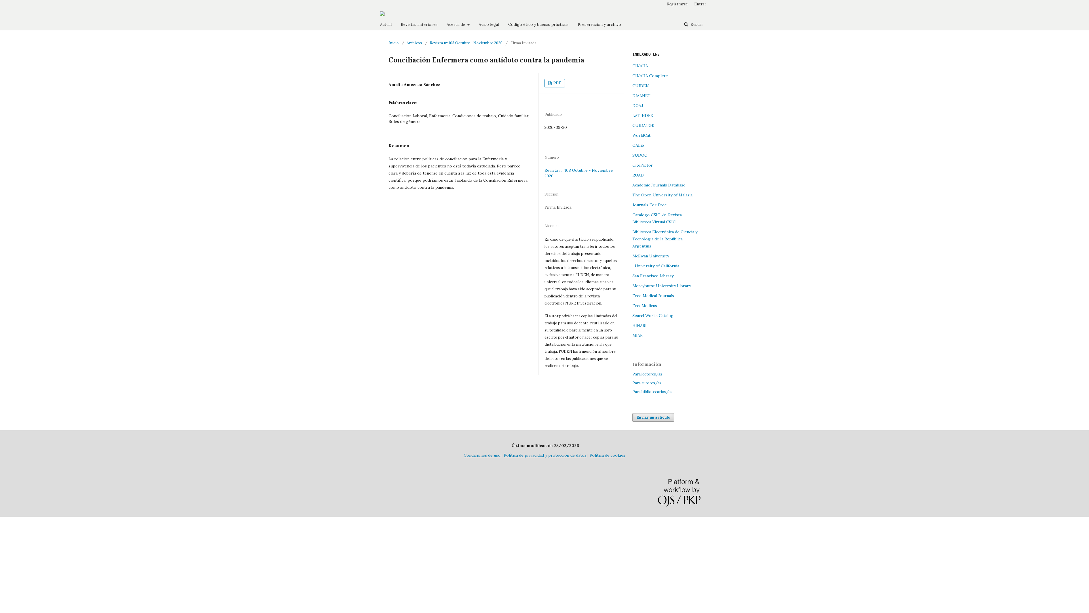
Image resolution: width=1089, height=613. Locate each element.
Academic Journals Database (658, 185)
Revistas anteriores (419, 24)
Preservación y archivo (599, 24)
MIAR (637, 335)
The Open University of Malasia (662, 195)
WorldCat (641, 135)
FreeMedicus (644, 305)
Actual (386, 24)
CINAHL (640, 65)
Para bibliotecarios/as (652, 391)
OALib (638, 145)
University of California (655, 265)
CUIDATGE (643, 125)
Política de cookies (607, 455)
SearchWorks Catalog (653, 315)
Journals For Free (649, 204)
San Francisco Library (653, 275)
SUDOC (639, 155)
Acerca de (456, 24)
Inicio (394, 43)
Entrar (700, 4)
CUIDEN (640, 85)
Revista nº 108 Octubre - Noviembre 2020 (466, 43)
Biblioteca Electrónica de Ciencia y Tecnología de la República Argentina (664, 239)
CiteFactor (642, 165)
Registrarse (677, 4)
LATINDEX (642, 115)
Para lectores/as (647, 374)
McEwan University (650, 256)
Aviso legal (489, 24)
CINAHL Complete (650, 75)
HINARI (639, 325)
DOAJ (637, 105)
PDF (556, 83)
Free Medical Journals (653, 295)
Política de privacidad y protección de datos (545, 455)
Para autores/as (646, 383)
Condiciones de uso (482, 455)
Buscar (696, 24)
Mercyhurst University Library (661, 285)
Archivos (414, 43)
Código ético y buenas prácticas (538, 24)
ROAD (638, 175)
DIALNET (641, 95)
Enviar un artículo (653, 417)
